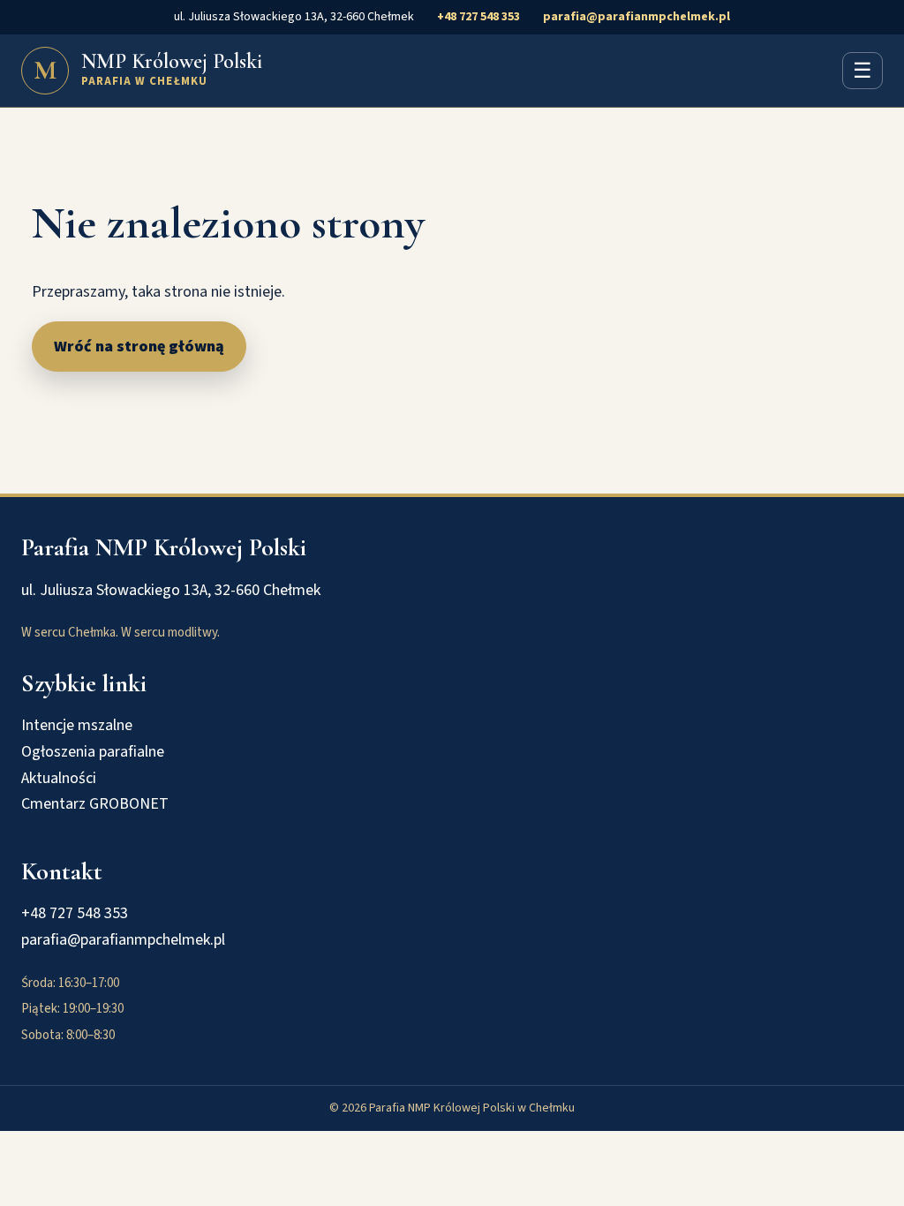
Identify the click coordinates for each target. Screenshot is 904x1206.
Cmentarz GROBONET (95, 804)
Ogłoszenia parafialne (92, 752)
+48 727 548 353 (478, 17)
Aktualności (58, 778)
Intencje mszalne (76, 725)
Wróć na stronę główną (139, 346)
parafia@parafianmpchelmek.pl (636, 17)
